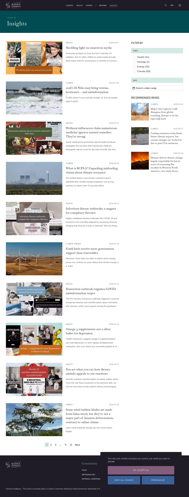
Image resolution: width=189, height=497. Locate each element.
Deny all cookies (124, 480)
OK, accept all (141, 470)
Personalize (158, 480)
